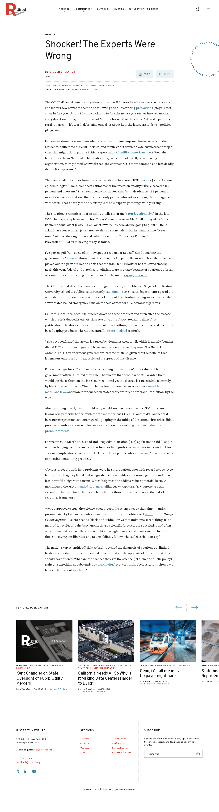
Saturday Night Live (139, 213)
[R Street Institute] (16, 9)
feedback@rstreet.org (28, 762)
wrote (149, 514)
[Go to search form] (198, 9)
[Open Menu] (208, 9)
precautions (144, 108)
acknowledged (117, 330)
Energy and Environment (161, 666)
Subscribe (198, 754)
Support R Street (119, 747)
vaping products (135, 275)
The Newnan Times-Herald (156, 684)
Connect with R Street (144, 9)
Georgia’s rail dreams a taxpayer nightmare (160, 673)
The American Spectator (83, 90)
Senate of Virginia (58, 689)
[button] (165, 74)
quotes (144, 180)
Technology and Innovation (100, 668)
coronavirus (105, 564)
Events (119, 9)
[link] (18, 771)
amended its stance (88, 486)
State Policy (183, 666)
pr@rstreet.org (44, 749)
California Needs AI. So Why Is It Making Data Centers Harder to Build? (105, 678)
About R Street (119, 738)
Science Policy (106, 86)
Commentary (86, 743)
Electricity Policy (40, 666)
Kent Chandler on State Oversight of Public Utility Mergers (39, 678)
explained (112, 291)
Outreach (103, 9)
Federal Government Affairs (68, 86)
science (72, 258)
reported (138, 347)
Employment (118, 743)
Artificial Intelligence (99, 666)
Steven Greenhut (62, 72)
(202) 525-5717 (24, 758)
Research (84, 738)
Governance (91, 86)
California (118, 666)
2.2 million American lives (133, 152)
